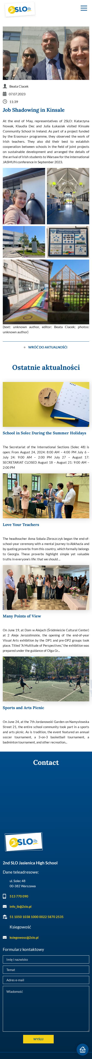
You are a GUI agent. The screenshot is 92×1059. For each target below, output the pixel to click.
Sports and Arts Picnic (23, 707)
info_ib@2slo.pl (20, 906)
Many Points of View (22, 616)
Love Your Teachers (21, 524)
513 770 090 (19, 896)
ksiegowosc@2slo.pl (24, 937)
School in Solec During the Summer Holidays (44, 432)
